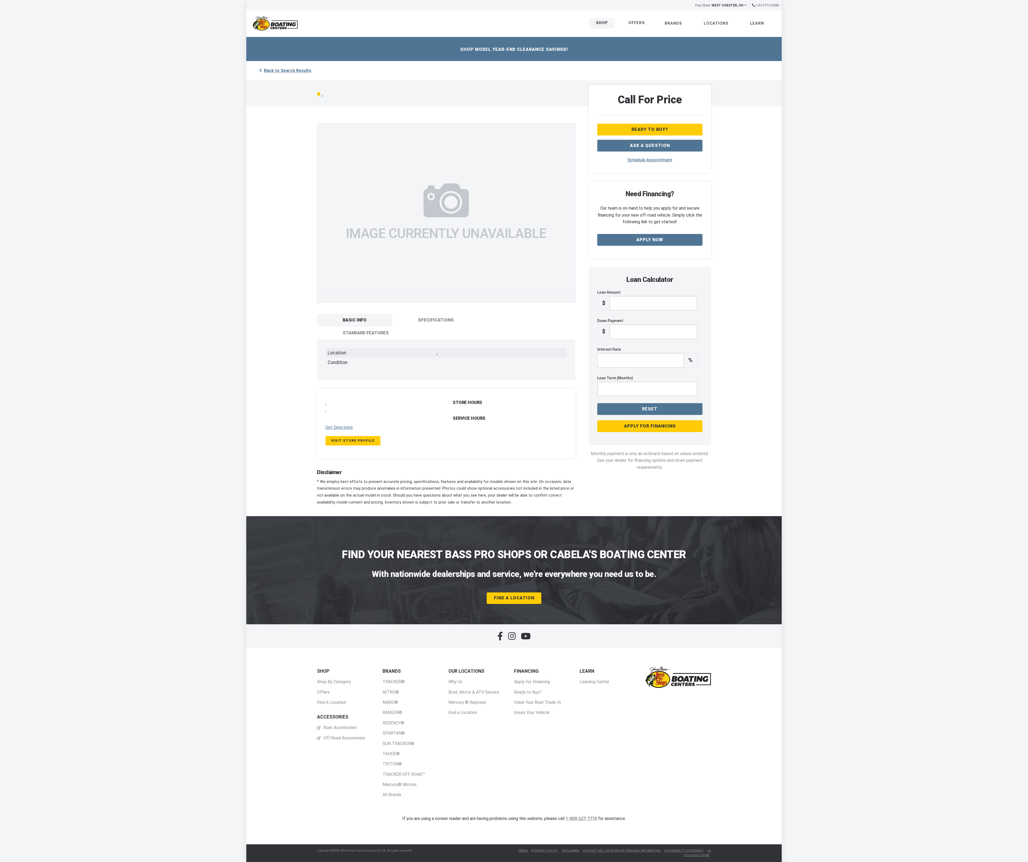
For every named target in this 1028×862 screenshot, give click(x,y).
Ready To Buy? (650, 129)
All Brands (392, 794)
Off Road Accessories (343, 737)
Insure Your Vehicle (532, 712)
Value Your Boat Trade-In (537, 702)
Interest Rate (645, 355)
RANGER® (392, 712)
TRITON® (392, 763)
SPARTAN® (394, 733)
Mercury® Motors (400, 784)
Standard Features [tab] (366, 332)
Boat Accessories (339, 727)
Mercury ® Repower (467, 702)
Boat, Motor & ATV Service (473, 692)
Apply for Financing (650, 426)
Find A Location (514, 597)
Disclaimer (571, 850)
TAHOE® (391, 753)
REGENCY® (393, 722)
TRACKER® (394, 681)
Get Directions (339, 427)
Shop (602, 23)
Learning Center (594, 681)
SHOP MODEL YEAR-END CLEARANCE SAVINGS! (514, 49)
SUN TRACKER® (398, 743)
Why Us (455, 681)
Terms (523, 850)
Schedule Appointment (650, 159)
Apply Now (649, 239)
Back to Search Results (287, 70)
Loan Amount (609, 298)
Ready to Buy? (527, 692)
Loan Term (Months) (615, 378)
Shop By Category (334, 681)
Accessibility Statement (684, 850)
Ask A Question (650, 145)
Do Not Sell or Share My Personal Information (623, 850)
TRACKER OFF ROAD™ (404, 774)
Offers (636, 23)
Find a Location (462, 712)
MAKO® (390, 702)
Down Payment (610, 327)
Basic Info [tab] (354, 320)
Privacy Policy (546, 850)
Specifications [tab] (436, 320)
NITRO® (391, 692)
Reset (649, 408)
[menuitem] (334, 687)
